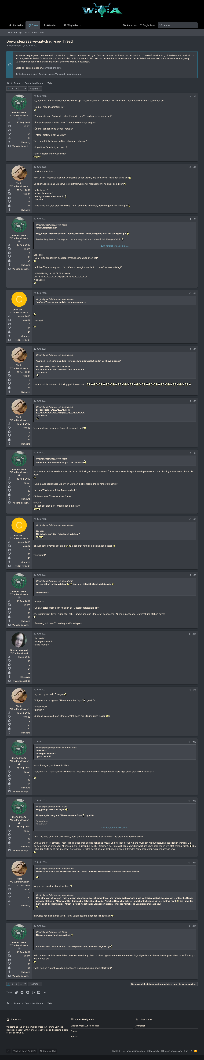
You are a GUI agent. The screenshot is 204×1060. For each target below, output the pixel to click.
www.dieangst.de (21, 681)
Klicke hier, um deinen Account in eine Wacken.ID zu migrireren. (48, 74)
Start (186, 1051)
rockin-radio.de (22, 340)
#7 (195, 453)
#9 (194, 575)
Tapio (19, 183)
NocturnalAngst (19, 650)
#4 (194, 293)
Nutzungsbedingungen (133, 1051)
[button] (59, 25)
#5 (194, 349)
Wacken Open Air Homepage (85, 1025)
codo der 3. (19, 309)
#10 (194, 634)
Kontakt (74, 1036)
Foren (74, 1031)
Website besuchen (21, 146)
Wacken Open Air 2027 (24, 1051)
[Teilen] (190, 96)
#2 (194, 167)
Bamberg (25, 210)
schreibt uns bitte (52, 67)
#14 (194, 862)
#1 (195, 96)
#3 (194, 219)
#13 (194, 800)
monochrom (15, 45)
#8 (194, 519)
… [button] (21, 88)
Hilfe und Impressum (171, 1051)
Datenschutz (153, 1051)
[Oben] (191, 1051)
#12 (194, 741)
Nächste (34, 88)
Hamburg (25, 142)
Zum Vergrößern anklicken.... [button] (115, 246)
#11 (194, 690)
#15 (194, 926)
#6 (194, 401)
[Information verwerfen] (193, 55)
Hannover (25, 677)
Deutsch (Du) (49, 1051)
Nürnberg (25, 336)
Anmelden (140, 1025)
